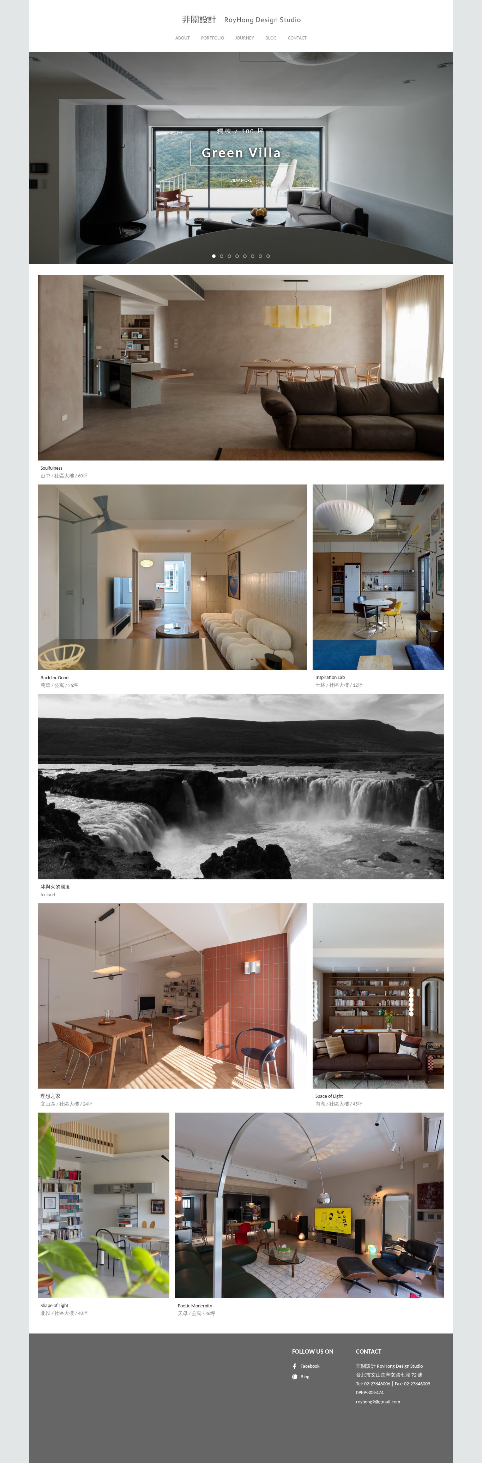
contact (297, 38)
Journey (244, 38)
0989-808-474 (370, 1393)
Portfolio (212, 38)
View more (241, 181)
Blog (271, 38)
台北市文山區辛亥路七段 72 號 (389, 1375)
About (182, 38)
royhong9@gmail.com (378, 1402)
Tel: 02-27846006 (373, 1384)
